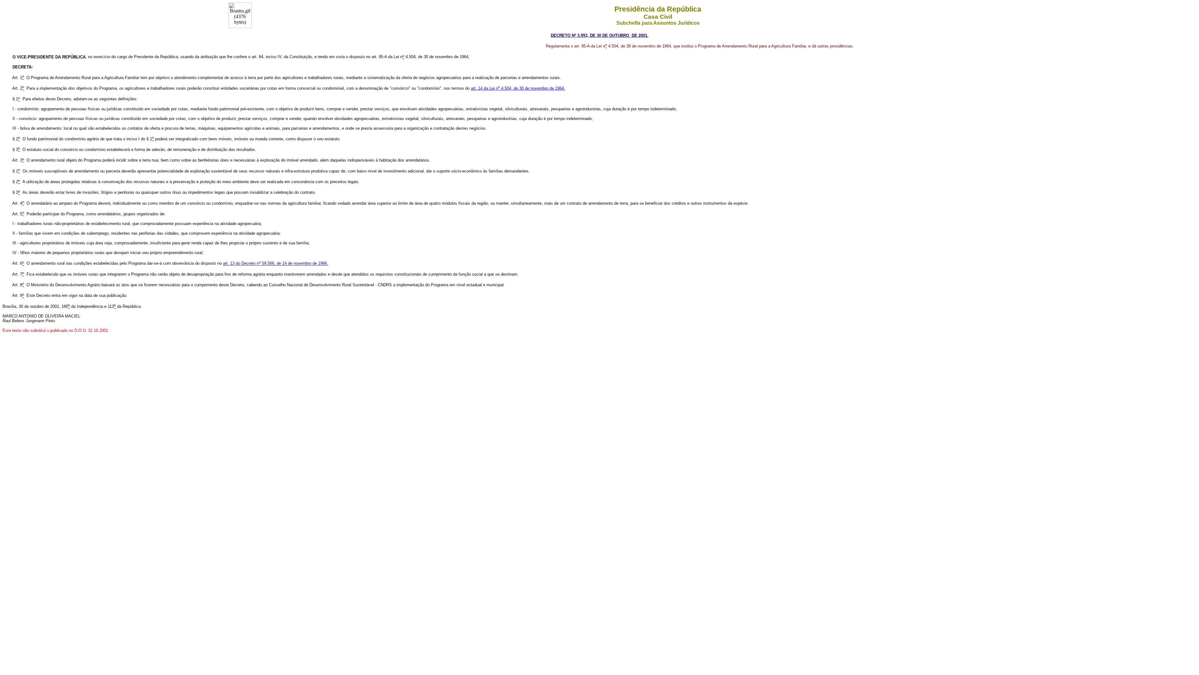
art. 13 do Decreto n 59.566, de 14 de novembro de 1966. (275, 263)
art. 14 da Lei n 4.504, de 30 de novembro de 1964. (518, 88)
